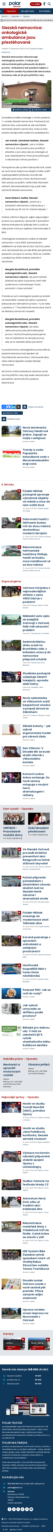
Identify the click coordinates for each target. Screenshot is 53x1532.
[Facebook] (9, 1509)
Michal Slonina (34, 539)
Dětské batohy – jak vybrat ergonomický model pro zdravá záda (37, 731)
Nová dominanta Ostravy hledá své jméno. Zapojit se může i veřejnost (35, 433)
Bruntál (41, 902)
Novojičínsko (27, 11)
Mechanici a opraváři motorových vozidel (11, 1070)
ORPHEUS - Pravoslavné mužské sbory (13, 831)
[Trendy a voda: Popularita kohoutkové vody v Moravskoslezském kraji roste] (11, 453)
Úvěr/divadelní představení (38, 829)
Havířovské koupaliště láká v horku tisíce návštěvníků (34, 970)
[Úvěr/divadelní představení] (39, 819)
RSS (6, 1530)
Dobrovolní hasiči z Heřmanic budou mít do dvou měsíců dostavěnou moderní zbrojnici (37, 526)
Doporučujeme (11, 581)
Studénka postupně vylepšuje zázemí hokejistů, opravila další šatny (36, 678)
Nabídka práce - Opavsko (20, 1059)
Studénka (34, 687)
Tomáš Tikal (27, 929)
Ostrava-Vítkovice (37, 715)
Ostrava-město (36, 605)
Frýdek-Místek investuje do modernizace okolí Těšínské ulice (35, 918)
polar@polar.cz (15, 1487)
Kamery (8, 1334)
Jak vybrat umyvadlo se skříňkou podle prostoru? (33, 1010)
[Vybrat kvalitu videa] (49, 109)
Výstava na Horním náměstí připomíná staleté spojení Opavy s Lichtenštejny (36, 1160)
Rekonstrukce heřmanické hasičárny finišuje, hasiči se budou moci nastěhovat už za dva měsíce (36, 556)
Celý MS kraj (35, 633)
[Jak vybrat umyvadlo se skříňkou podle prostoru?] (11, 1009)
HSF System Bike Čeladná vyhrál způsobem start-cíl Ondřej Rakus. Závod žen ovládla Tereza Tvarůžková (36, 1260)
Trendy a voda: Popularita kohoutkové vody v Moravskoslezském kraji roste (36, 457)
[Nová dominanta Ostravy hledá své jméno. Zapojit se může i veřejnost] (11, 431)
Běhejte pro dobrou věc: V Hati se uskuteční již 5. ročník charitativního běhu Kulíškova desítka (36, 1036)
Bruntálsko (45, 11)
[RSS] (27, 1509)
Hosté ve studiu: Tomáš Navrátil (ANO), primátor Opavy (34, 1109)
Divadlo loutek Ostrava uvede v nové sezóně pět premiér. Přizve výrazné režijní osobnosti (34, 1289)
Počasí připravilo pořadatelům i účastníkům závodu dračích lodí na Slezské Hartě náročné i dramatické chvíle (36, 888)
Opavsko (11, 11)
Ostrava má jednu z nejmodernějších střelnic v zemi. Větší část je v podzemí (36, 595)
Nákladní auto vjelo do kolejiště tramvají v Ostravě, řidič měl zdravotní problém (36, 623)
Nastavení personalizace (10, 1526)
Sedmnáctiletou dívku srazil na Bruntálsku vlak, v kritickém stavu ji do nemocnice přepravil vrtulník (37, 650)
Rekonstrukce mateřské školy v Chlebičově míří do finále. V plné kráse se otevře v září (36, 1230)
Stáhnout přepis (21, 110)
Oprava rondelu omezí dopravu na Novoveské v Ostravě (35, 1315)
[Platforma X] (18, 1509)
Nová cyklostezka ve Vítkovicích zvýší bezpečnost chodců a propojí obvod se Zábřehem (36, 705)
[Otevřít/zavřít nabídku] (4, 4)
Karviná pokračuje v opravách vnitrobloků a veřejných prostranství (36, 944)
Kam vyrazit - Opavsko (18, 809)
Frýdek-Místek (43, 509)
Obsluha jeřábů (39, 1064)
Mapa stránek (17, 1530)
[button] (26, 419)
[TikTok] (22, 1509)
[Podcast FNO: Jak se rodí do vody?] (11, 993)
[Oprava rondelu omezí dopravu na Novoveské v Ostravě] (11, 1313)
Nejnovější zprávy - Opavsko (20, 1097)
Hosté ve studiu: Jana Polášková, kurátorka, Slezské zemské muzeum (35, 1133)
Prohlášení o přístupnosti (30, 1526)
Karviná (41, 955)
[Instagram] (14, 1509)
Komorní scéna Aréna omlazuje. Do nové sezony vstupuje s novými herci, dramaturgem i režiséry (36, 784)
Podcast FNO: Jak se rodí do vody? (37, 991)
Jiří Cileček (26, 511)
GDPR (43, 1526)
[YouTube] (31, 1509)
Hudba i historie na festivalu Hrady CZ (36, 1182)
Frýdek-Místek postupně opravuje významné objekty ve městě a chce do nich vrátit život (36, 498)
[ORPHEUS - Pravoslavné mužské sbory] (14, 819)
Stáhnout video (40, 110)
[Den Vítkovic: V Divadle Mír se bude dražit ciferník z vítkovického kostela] (11, 751)
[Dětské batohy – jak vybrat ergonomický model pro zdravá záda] (11, 729)
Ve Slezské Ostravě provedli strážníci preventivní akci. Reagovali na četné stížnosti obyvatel (36, 856)
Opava (26, 16)
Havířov (41, 979)
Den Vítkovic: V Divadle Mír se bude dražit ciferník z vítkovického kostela (36, 755)
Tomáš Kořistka (34, 869)
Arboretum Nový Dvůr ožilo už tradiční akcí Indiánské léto (34, 1204)
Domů (4, 16)
